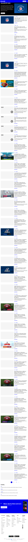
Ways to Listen (18, 518)
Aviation (2, 529)
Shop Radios (2, 525)
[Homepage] (2, 1)
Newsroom (13, 520)
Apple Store (16, 536)
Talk (17, 25)
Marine (2, 528)
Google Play (11, 536)
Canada (18, 522)
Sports (17, 16)
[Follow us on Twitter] (23, 526)
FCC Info (18, 539)
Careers (12, 526)
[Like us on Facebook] (23, 525)
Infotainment (2, 526)
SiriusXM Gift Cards (19, 521)
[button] (27, 1)
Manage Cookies (21, 539)
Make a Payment (8, 520)
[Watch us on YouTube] (23, 527)
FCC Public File (14, 539)
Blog (17, 517)
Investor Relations (14, 519)
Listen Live (3, 13)
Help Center (23, 522)
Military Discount (3, 522)
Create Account (8, 519)
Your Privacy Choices (8, 539)
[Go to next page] (19, 482)
